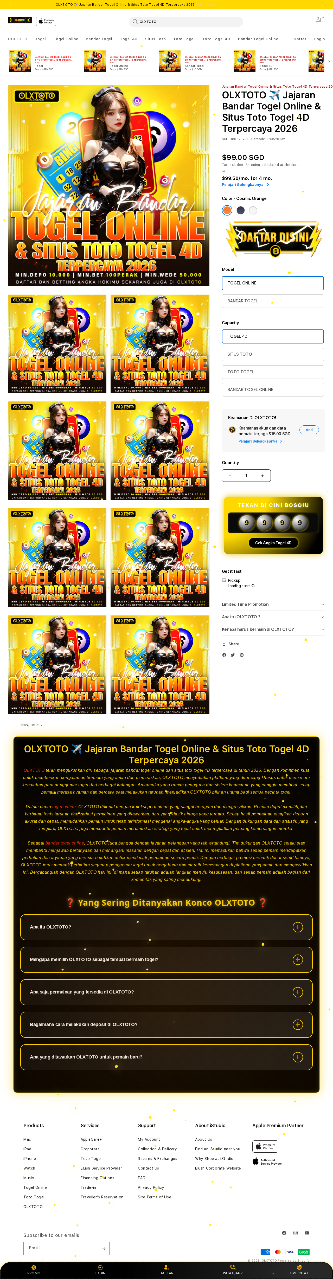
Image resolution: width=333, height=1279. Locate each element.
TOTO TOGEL (240, 371)
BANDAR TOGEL (242, 300)
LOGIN (100, 1273)
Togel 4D (129, 39)
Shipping (253, 165)
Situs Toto (155, 39)
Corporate (90, 1149)
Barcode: (258, 139)
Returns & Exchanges (157, 1159)
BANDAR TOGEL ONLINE (250, 389)
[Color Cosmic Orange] (227, 210)
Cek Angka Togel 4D (273, 543)
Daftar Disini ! (207, 5)
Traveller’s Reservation (102, 1197)
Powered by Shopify (294, 1260)
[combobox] (186, 21)
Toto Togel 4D (216, 39)
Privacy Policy (151, 1187)
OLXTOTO (17, 39)
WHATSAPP (232, 1273)
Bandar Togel (99, 39)
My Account (149, 1139)
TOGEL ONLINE (242, 283)
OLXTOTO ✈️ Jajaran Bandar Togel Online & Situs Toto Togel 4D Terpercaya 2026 (137, 5)
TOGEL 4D (237, 336)
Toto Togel (184, 39)
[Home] (20, 20)
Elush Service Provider (101, 1168)
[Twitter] (234, 656)
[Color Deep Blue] (240, 210)
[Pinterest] (243, 656)
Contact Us (148, 1168)
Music (28, 1178)
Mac (27, 1139)
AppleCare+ (91, 1139)
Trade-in (88, 1187)
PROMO (34, 1273)
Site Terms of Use (154, 1197)
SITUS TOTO (239, 354)
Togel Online (66, 39)
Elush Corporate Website (218, 1168)
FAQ (142, 1178)
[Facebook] (225, 656)
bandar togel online (65, 843)
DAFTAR (166, 1273)
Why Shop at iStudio (214, 1159)
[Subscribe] (103, 1248)
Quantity (230, 462)
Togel (40, 39)
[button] (17, 39)
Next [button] (322, 4)
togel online (64, 806)
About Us (203, 1139)
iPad (27, 1149)
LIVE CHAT (299, 1273)
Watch (29, 1168)
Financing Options (97, 1178)
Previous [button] (10, 4)
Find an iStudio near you (217, 1149)
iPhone (29, 1159)
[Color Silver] (253, 210)
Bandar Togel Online (258, 39)
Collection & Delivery (157, 1149)
